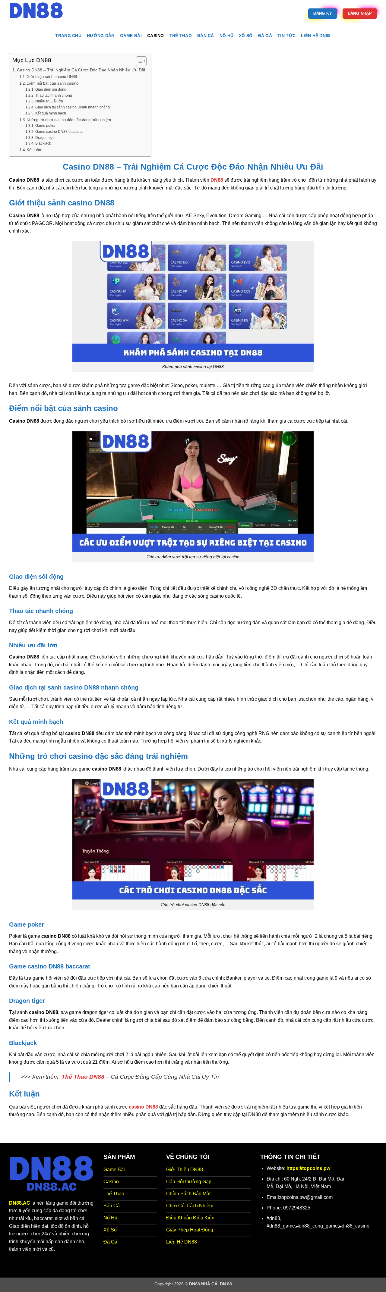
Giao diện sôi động (50, 89)
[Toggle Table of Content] (138, 61)
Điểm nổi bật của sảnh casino (52, 83)
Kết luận (34, 150)
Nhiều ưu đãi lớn (49, 101)
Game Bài (131, 35)
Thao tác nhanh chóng (53, 95)
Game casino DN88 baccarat (58, 131)
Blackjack (43, 143)
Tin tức (286, 35)
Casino (155, 35)
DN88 (216, 180)
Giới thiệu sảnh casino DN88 (52, 76)
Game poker (45, 125)
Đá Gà (265, 35)
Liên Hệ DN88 (316, 35)
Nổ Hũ (226, 35)
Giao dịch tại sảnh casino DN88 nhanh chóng (72, 107)
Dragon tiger (45, 137)
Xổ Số (245, 35)
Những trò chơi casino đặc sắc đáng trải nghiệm (69, 119)
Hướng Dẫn (101, 35)
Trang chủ (68, 35)
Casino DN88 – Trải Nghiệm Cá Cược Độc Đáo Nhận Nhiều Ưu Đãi (81, 69)
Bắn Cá (205, 35)
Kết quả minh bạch (50, 113)
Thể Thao (180, 35)
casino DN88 (143, 1106)
